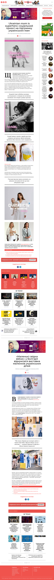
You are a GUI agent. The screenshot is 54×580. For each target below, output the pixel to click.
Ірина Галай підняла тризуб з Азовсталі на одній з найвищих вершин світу (33, 284)
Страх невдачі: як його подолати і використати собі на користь (47, 53)
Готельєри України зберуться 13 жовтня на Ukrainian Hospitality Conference (40, 528)
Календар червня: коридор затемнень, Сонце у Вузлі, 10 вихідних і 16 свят (32, 321)
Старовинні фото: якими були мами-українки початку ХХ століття (19, 254)
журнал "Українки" (20, 35)
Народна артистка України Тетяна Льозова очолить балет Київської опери (5, 284)
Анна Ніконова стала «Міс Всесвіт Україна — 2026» (15, 283)
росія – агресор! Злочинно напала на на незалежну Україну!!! (6, 303)
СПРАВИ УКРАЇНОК (21, 5)
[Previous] (33, 271)
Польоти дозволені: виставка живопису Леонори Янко (14, 546)
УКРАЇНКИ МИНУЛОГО (5, 5)
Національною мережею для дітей (29, 484)
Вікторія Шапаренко (6, 325)
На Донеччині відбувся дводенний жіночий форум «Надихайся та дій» (19, 303)
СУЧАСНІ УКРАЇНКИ (14, 5)
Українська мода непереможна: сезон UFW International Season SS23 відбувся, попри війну (40, 547)
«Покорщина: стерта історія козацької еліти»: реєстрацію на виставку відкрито (44, 82)
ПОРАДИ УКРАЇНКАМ (29, 5)
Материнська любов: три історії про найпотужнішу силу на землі (18, 255)
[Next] (35, 271)
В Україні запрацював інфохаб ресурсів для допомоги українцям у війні (27, 493)
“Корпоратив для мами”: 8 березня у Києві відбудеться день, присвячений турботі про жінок (27, 528)
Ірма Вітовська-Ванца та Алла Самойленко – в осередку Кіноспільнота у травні (6, 321)
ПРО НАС (50, 5)
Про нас (24, 571)
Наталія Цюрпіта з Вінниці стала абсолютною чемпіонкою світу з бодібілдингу (23, 284)
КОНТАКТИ (46, 5)
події (19, 20)
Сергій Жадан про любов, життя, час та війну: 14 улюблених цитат (44, 58)
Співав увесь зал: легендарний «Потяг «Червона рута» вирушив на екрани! (44, 96)
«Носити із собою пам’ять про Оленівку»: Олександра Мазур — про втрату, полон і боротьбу (44, 75)
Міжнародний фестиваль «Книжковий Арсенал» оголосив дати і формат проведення (27, 547)
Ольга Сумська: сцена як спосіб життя (44, 69)
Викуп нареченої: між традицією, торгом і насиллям (44, 64)
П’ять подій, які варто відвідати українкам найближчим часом (32, 303)
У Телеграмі (35, 571)
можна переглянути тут (25, 244)
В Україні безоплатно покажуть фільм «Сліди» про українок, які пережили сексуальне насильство (44, 89)
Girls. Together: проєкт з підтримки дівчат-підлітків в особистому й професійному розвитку (13, 528)
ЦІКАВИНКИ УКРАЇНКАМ (39, 5)
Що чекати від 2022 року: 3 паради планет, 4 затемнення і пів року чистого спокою (19, 321)
